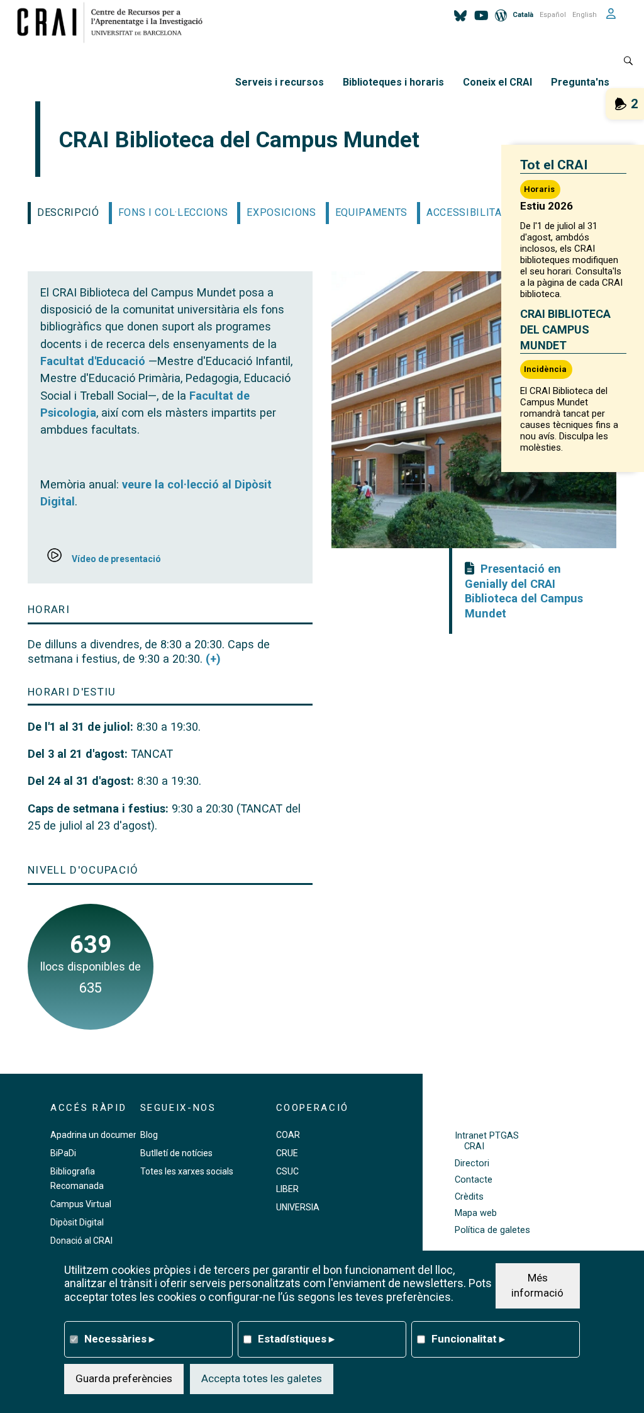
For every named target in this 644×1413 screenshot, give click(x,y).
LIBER (287, 1189)
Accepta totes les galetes (261, 1378)
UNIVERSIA (297, 1207)
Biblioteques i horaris (393, 82)
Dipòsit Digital (77, 1222)
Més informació (537, 1285)
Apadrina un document (96, 1135)
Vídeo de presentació (116, 559)
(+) (213, 658)
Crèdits (469, 1196)
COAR (288, 1135)
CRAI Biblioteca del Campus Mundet (565, 329)
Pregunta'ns (580, 82)
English (584, 15)
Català (523, 15)
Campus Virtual (80, 1204)
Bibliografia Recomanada (77, 1178)
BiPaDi (63, 1153)
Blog (149, 1135)
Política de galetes (492, 1230)
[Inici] (115, 22)
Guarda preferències (123, 1378)
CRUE (287, 1153)
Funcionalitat (468, 1338)
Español (553, 15)
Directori (472, 1163)
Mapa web (476, 1213)
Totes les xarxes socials (186, 1171)
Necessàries (119, 1338)
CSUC (287, 1171)
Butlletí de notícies (176, 1153)
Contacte (473, 1179)
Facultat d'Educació (92, 361)
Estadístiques (296, 1338)
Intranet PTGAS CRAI (487, 1141)
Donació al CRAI (81, 1241)
